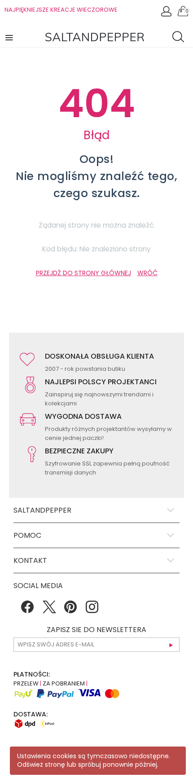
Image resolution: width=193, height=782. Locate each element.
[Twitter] (49, 610)
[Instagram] (92, 610)
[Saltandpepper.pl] (94, 36)
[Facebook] (27, 610)
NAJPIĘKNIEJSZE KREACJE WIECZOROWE (61, 9)
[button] (9, 37)
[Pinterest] (70, 610)
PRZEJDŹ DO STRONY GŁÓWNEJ (83, 272)
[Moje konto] (167, 14)
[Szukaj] (180, 38)
